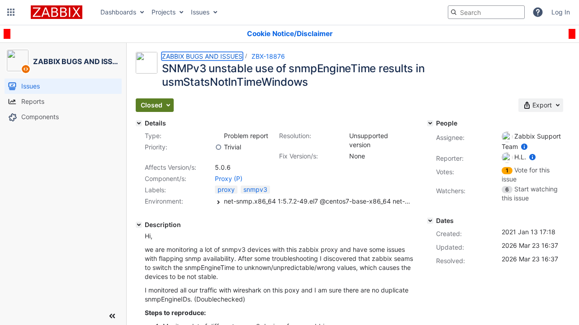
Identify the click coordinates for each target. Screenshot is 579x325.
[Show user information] (524, 146)
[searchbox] (486, 12)
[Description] (139, 225)
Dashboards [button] (118, 12)
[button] (11, 12)
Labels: (155, 190)
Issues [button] (200, 12)
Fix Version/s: (298, 156)
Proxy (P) (228, 178)
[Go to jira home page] (56, 12)
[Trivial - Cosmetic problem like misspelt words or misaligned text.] (218, 147)
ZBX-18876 (268, 56)
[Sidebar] (112, 316)
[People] (430, 123)
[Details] (139, 123)
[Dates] (430, 221)
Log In (560, 12)
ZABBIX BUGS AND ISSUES (202, 56)
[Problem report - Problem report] (218, 135)
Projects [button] (164, 12)
